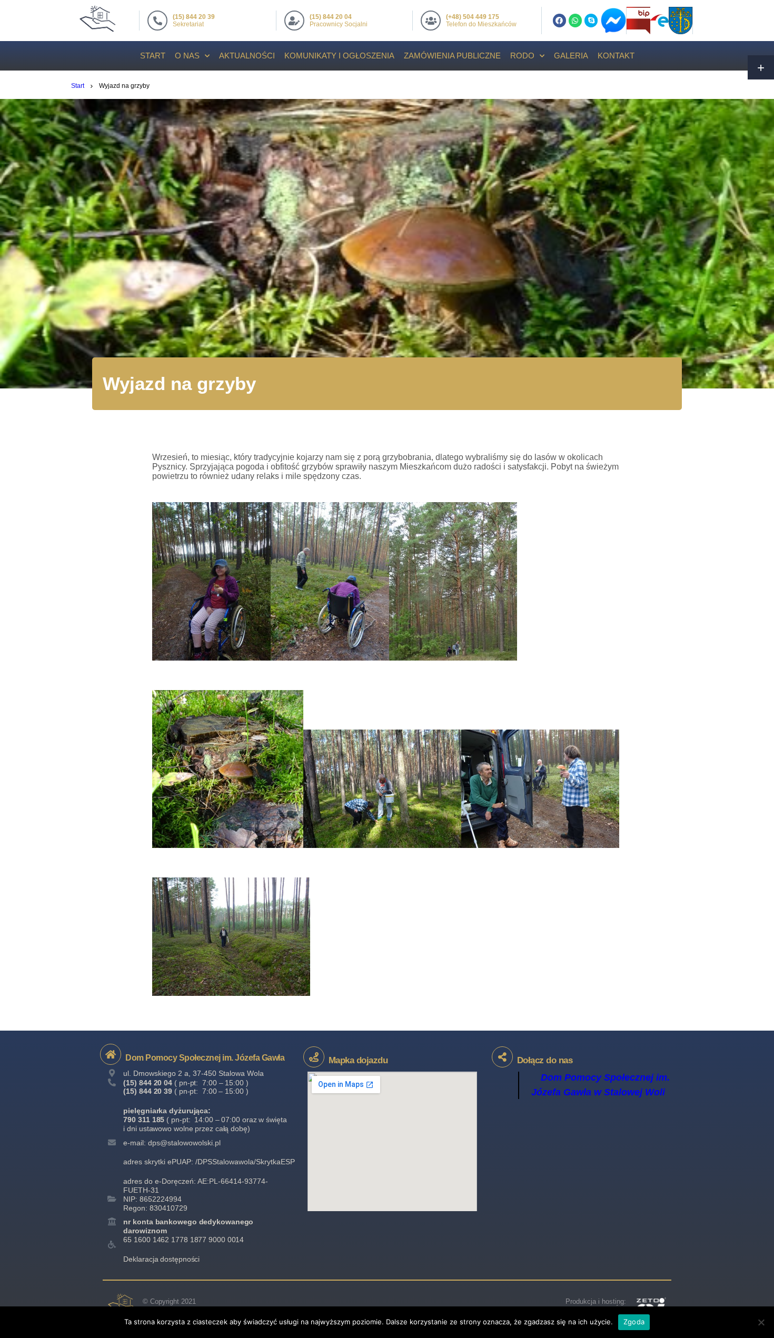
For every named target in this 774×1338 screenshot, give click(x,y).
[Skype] (591, 20)
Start (152, 55)
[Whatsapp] (575, 20)
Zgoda (633, 1321)
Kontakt (616, 55)
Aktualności (247, 55)
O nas (187, 55)
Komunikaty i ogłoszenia (339, 55)
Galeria (571, 55)
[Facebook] (559, 20)
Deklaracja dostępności (161, 1259)
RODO (522, 55)
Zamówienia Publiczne (452, 55)
